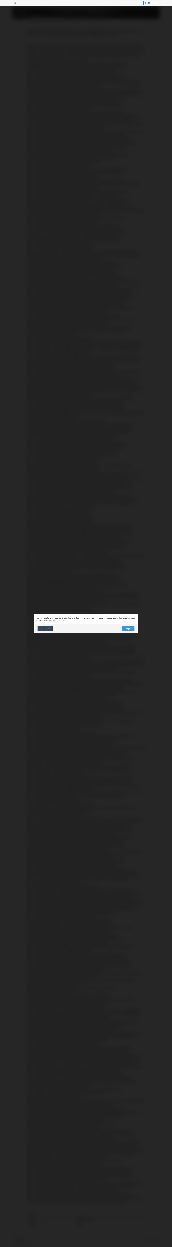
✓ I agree (128, 628)
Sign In (147, 3)
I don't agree (45, 628)
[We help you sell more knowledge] (15, 3)
